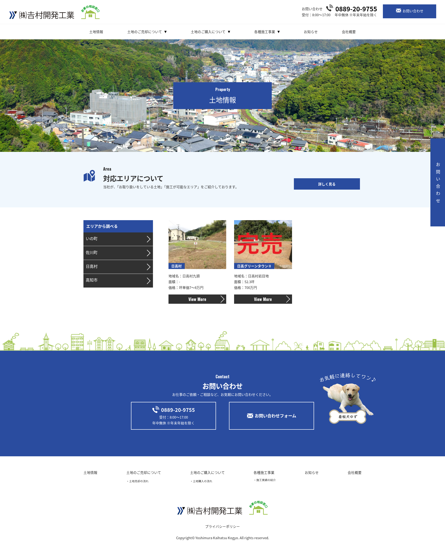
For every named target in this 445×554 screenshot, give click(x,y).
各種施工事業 (264, 31)
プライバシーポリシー (222, 526)
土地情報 (96, 31)
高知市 (92, 280)
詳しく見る (327, 184)
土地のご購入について (208, 31)
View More (197, 299)
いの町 (92, 238)
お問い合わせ (413, 10)
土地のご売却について (144, 31)
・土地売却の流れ (137, 481)
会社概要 (349, 31)
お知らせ (311, 31)
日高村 (92, 266)
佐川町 (92, 252)
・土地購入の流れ (201, 481)
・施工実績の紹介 (265, 480)
